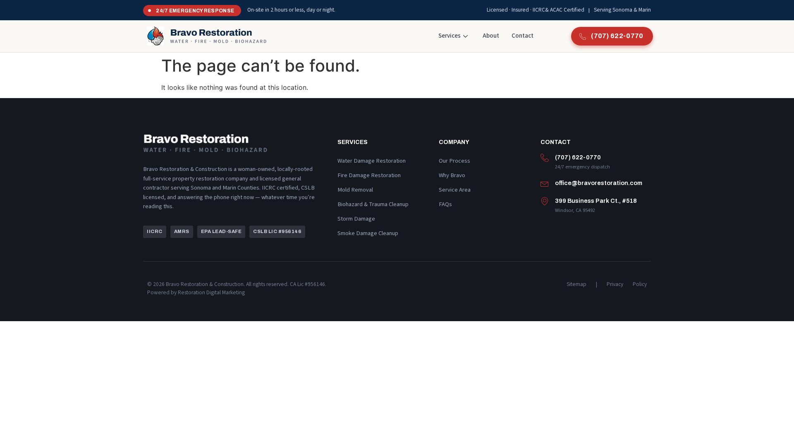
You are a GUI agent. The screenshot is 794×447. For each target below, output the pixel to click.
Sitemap (576, 284)
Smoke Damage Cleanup (367, 233)
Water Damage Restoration (371, 160)
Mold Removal (355, 189)
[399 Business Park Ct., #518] (544, 201)
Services (449, 35)
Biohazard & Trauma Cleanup (373, 204)
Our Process (454, 160)
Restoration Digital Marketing (211, 292)
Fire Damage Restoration (369, 175)
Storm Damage (356, 218)
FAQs (445, 204)
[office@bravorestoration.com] (544, 183)
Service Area (455, 189)
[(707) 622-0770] (544, 158)
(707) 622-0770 (578, 157)
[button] (154, 232)
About (491, 35)
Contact (522, 35)
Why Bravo (452, 175)
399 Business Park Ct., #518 (596, 200)
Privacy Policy (627, 284)
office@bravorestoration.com (598, 183)
